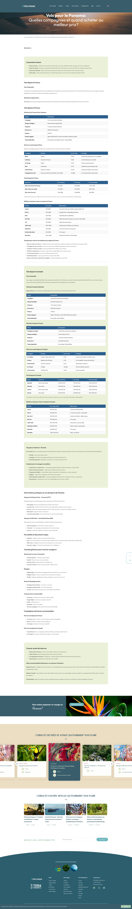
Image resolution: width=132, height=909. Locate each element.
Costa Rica (80, 884)
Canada (80, 880)
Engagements (85, 6)
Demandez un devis (77, 704)
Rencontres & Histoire (68, 893)
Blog (92, 6)
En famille (66, 882)
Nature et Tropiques (68, 891)
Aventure (65, 880)
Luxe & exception (67, 887)
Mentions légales (52, 891)
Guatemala (80, 889)
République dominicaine (83, 887)
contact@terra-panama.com (99, 880)
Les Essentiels (66, 884)
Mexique (80, 891)
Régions (61, 6)
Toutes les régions (52, 882)
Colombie (80, 882)
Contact (98, 6)
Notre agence (75, 6)
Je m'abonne (102, 839)
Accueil (25, 37)
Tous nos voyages (52, 880)
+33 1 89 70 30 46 (96, 882)
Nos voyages (53, 6)
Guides (67, 6)
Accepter (126, 906)
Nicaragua (80, 893)
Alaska (79, 897)
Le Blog (50, 884)
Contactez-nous (52, 889)
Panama (80, 895)
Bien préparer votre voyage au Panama (35, 37)
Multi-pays (66, 889)
